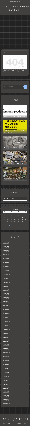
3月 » (8, 225)
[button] (25, 87)
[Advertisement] (15, 32)
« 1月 (4, 225)
